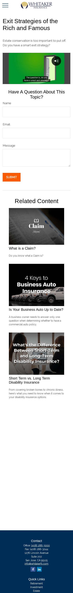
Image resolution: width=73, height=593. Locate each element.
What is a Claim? (22, 248)
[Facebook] (33, 569)
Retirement (36, 583)
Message (9, 145)
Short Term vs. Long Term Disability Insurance (29, 380)
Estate (36, 590)
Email (6, 124)
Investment (36, 587)
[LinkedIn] (39, 569)
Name (7, 103)
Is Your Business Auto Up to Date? (36, 310)
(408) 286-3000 (40, 545)
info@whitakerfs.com (36, 563)
